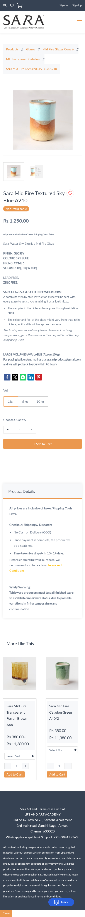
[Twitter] (15, 377)
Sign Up (77, 5)
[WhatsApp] (23, 377)
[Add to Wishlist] (70, 193)
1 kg (10, 401)
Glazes (30, 49)
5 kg (25, 401)
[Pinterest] (38, 377)
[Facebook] (7, 377)
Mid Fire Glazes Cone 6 (58, 49)
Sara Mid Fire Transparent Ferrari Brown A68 (17, 715)
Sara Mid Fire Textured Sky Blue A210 (31, 69)
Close (6, 913)
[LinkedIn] (30, 377)
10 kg (40, 401)
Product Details (21, 491)
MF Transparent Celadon (23, 59)
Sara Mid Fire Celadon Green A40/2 (60, 712)
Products (12, 49)
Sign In (64, 5)
